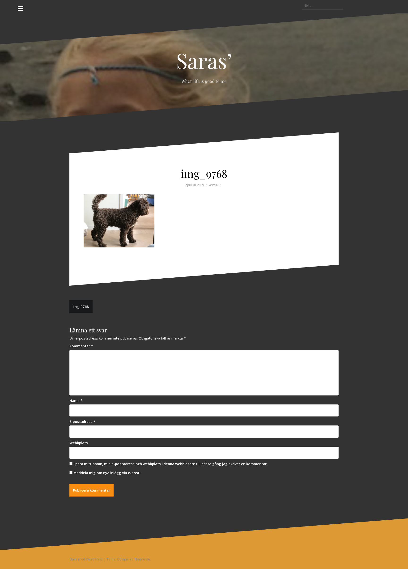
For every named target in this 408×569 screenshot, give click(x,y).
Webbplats (78, 442)
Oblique (123, 559)
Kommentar (81, 346)
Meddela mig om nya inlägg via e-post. (106, 472)
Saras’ (204, 60)
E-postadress (82, 421)
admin (213, 185)
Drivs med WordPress (86, 559)
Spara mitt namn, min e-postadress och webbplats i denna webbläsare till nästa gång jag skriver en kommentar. (170, 463)
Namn (75, 400)
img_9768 (81, 306)
